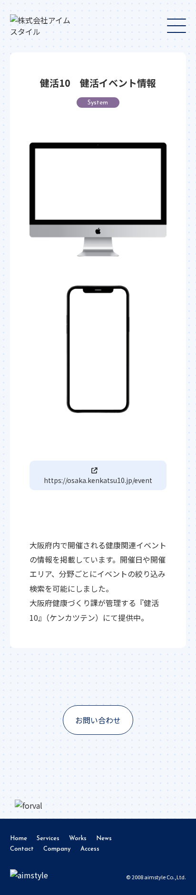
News (104, 838)
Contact (22, 849)
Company (57, 849)
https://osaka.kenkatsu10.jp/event (98, 480)
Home (18, 838)
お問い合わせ (98, 720)
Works (78, 838)
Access (89, 849)
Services (48, 838)
